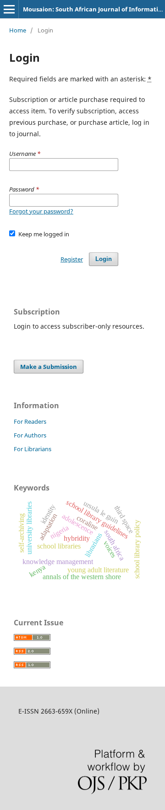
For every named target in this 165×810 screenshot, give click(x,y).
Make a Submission (48, 366)
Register (71, 259)
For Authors (30, 435)
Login (103, 259)
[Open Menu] (9, 9)
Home (17, 30)
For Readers (30, 421)
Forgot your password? (41, 211)
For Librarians (32, 449)
